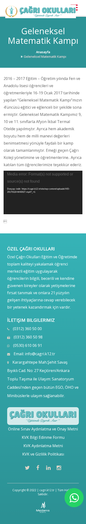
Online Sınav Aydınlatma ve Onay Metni (43, 429)
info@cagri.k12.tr (40, 353)
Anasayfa (43, 52)
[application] (43, 192)
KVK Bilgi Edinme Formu (43, 437)
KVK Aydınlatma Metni (43, 445)
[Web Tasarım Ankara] (43, 507)
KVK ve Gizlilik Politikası (43, 454)
